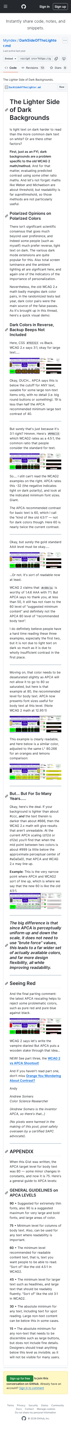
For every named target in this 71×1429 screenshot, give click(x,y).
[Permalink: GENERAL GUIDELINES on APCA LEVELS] (7, 1193)
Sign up (60, 7)
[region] (35, 729)
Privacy (21, 1405)
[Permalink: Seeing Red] (7, 983)
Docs (19, 1408)
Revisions (35, 67)
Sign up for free (20, 1378)
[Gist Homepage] (23, 6)
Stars (60, 67)
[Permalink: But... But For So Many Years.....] (7, 796)
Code (13, 67)
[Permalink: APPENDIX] (7, 1151)
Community (57, 1405)
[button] (56, 58)
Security (33, 1405)
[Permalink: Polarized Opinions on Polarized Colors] (7, 216)
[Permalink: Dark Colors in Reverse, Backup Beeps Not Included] (7, 329)
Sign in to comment (31, 1388)
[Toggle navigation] (5, 6)
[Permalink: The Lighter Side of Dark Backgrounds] (7, 110)
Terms (10, 1405)
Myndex (10, 40)
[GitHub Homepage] (23, 1418)
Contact (29, 1408)
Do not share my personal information (35, 1412)
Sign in (44, 7)
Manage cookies (46, 1408)
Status (44, 1405)
